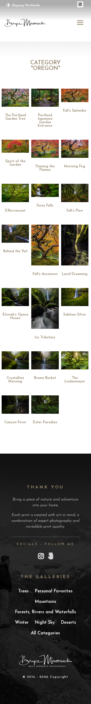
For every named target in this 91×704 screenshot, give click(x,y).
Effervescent (15, 211)
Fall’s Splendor (75, 111)
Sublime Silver (74, 314)
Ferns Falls (45, 205)
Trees (23, 591)
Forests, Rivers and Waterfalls (45, 612)
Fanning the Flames (45, 168)
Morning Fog (74, 166)
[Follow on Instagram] (80, 4)
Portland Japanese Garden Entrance (45, 121)
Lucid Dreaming (75, 274)
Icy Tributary (45, 337)
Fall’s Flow (74, 211)
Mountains (45, 602)
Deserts (68, 622)
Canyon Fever (15, 422)
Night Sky (45, 622)
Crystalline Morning (15, 379)
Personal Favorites (54, 591)
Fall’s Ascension (45, 274)
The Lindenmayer (74, 379)
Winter (22, 622)
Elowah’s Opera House (15, 316)
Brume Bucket (45, 378)
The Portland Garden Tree (15, 117)
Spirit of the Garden (15, 163)
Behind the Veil (15, 251)
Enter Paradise (45, 422)
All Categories (45, 633)
